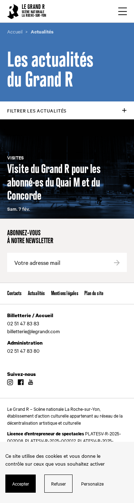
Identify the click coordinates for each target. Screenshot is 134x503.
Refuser (58, 483)
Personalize (92, 483)
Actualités (36, 293)
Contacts (14, 293)
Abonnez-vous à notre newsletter (30, 237)
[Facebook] (20, 382)
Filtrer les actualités (36, 110)
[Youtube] (30, 382)
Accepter (20, 483)
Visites (15, 157)
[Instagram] (10, 382)
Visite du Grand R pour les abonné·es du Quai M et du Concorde (54, 183)
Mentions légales (64, 293)
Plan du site (93, 293)
